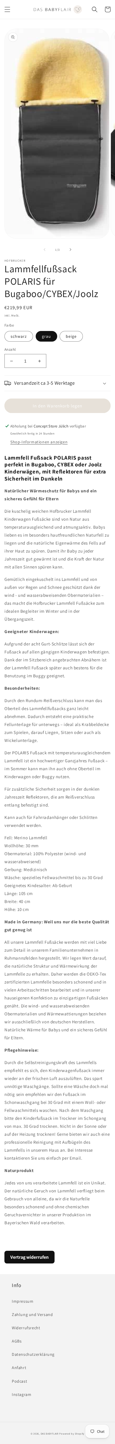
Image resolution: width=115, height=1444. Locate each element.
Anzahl (10, 349)
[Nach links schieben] (44, 249)
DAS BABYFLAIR (50, 1433)
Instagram (21, 1394)
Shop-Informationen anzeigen (39, 442)
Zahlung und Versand (32, 1314)
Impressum (22, 1301)
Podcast (19, 1381)
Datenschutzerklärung (33, 1354)
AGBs (17, 1341)
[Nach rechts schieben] (70, 249)
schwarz (19, 336)
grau (46, 336)
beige (71, 336)
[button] (7, 9)
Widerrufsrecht (26, 1327)
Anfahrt (19, 1367)
